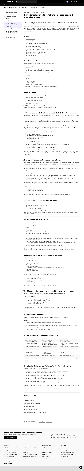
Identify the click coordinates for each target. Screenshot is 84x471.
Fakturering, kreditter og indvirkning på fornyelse (37, 48)
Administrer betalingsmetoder (13, 28)
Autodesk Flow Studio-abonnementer (64, 126)
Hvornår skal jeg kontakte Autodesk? (34, 53)
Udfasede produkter (10, 37)
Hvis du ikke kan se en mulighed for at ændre (36, 52)
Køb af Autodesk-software (12, 21)
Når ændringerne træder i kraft (33, 46)
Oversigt (8, 18)
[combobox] (26, 1)
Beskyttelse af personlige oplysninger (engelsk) (12, 467)
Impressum (25, 469)
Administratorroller (45, 329)
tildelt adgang (26, 309)
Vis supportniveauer (56, 439)
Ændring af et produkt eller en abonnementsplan (37, 43)
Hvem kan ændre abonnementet (33, 51)
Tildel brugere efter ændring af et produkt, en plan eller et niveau (41, 49)
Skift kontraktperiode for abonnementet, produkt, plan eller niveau (12, 25)
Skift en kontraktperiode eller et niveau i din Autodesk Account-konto (42, 42)
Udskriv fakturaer (10, 35)
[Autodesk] (8, 1)
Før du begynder (30, 40)
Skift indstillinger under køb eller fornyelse (36, 45)
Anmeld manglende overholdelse (36, 467)
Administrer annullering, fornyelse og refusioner (11, 31)
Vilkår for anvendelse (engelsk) (48, 467)
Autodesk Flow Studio (42, 70)
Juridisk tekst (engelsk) (59, 467)
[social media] (8, 463)
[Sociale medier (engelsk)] (8, 463)
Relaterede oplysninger (31, 55)
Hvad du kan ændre (30, 39)
